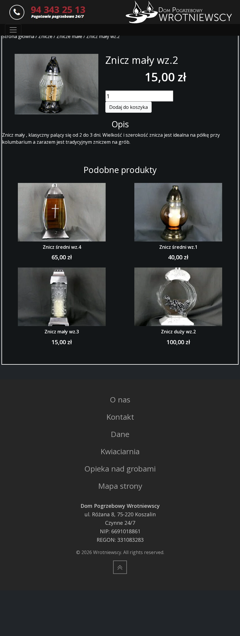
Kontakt (120, 417)
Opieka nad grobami (120, 468)
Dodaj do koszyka (128, 107)
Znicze (45, 36)
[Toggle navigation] (13, 30)
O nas (120, 399)
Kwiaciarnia (120, 451)
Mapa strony (120, 486)
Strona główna (18, 36)
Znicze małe (69, 36)
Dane (120, 434)
